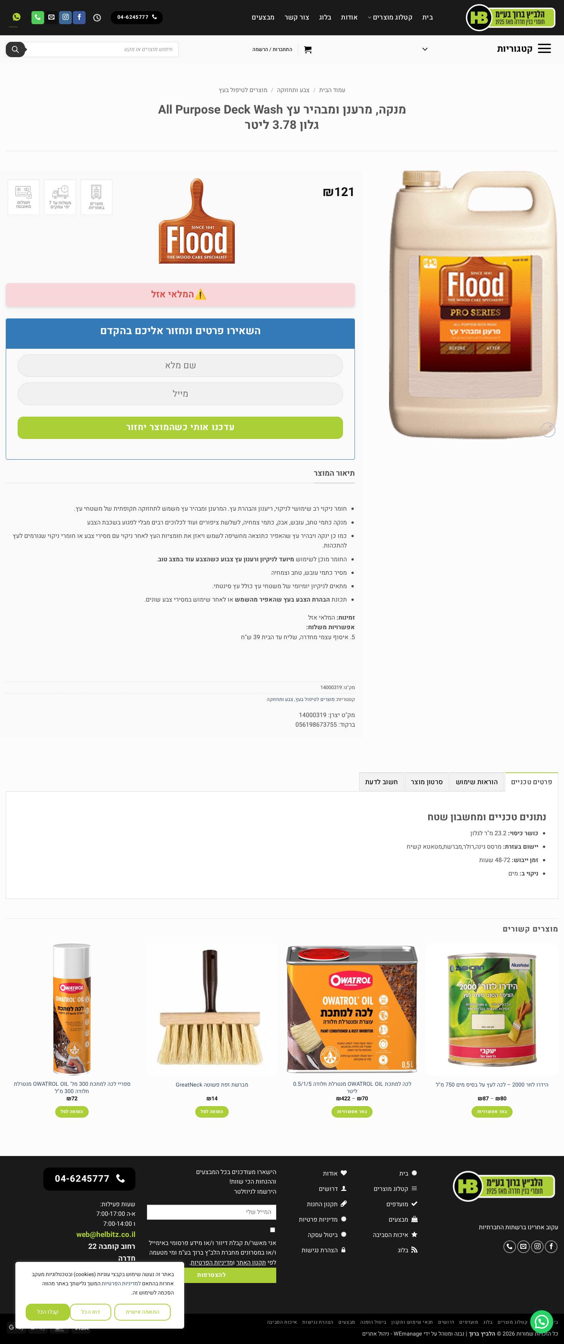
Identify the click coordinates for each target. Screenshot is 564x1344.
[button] (487, 49)
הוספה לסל (212, 1111)
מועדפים (468, 1322)
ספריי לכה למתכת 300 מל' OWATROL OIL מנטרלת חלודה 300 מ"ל (72, 1088)
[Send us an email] (51, 17)
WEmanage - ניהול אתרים (392, 1334)
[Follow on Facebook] (79, 17)
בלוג (325, 17)
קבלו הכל (48, 1312)
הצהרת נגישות (317, 1322)
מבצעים (263, 17)
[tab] (531, 782)
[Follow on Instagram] (65, 17)
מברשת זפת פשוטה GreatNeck (212, 1085)
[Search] (15, 49)
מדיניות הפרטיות (212, 1262)
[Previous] (558, 1037)
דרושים (446, 1322)
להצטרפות (211, 1275)
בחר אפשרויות (492, 1111)
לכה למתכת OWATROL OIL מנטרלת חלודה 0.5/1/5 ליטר (352, 1088)
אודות (349, 17)
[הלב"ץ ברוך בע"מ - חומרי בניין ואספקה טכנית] (501, 17)
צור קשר (297, 17)
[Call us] (37, 17)
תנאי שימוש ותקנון (412, 1322)
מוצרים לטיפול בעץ (243, 90)
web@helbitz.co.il (105, 1234)
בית (427, 17)
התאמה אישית (143, 1312)
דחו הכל (90, 1312)
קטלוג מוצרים (392, 17)
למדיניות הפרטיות (121, 1284)
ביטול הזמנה (373, 1322)
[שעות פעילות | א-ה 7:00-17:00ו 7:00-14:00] (96, 17)
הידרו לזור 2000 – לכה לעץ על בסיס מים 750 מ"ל (492, 1085)
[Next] (6, 1037)
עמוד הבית (332, 90)
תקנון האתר (251, 1262)
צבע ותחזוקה (293, 90)
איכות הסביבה (282, 1322)
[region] (99, 1295)
